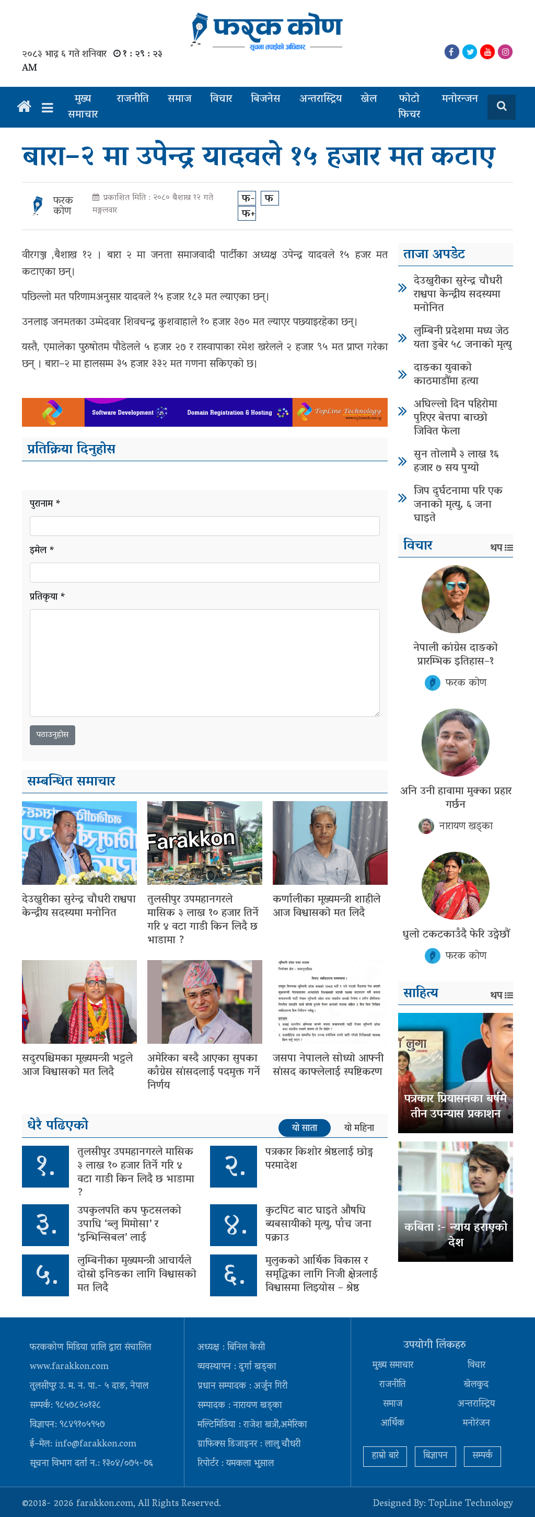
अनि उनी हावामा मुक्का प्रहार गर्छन (455, 798)
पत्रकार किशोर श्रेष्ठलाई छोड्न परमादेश (319, 1159)
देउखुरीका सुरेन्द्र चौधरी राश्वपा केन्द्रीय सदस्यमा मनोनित (79, 906)
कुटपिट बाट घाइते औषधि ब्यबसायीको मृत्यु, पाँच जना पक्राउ (318, 1224)
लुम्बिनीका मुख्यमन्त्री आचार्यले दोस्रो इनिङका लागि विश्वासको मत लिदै (136, 1274)
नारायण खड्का (466, 827)
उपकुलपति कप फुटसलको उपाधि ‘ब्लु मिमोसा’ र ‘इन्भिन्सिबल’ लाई (129, 1224)
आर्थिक (392, 1424)
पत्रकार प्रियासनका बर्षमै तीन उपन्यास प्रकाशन (455, 1107)
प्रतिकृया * (48, 598)
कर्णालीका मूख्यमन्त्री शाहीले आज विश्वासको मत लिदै (326, 906)
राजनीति (133, 99)
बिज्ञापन (435, 1456)
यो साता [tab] (304, 1128)
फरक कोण (63, 206)
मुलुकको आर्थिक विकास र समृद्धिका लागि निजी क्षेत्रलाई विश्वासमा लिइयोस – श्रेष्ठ (321, 1274)
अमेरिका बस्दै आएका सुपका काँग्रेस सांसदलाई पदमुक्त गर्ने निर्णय (203, 1072)
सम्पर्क (482, 1456)
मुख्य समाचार (83, 107)
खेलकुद (476, 1385)
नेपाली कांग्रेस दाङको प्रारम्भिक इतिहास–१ (455, 655)
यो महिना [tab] (359, 1128)
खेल (368, 99)
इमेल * (42, 551)
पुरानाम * (45, 505)
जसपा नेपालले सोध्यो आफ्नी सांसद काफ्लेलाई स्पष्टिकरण (328, 1065)
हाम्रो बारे (385, 1456)
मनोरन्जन (460, 99)
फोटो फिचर (409, 107)
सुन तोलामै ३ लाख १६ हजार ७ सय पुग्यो (456, 461)
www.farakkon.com (69, 1367)
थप (496, 548)
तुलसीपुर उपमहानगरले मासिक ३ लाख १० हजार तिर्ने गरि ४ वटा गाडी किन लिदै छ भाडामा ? (203, 920)
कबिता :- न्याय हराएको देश (455, 1235)
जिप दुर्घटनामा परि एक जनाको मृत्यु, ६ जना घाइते (458, 505)
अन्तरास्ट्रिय (320, 99)
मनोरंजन (476, 1424)
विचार (221, 99)
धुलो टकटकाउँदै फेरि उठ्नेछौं (455, 935)
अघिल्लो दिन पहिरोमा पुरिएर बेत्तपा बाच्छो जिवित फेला (455, 418)
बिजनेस (266, 99)
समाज (179, 99)
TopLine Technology (470, 1504)
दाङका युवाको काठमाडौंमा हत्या (446, 375)
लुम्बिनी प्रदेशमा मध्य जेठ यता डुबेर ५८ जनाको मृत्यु (462, 338)
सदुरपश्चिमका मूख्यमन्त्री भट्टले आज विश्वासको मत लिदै (77, 1065)
